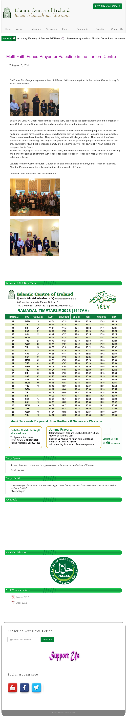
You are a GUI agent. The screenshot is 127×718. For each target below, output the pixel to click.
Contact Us (117, 29)
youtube (12, 687)
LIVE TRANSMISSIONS (107, 6)
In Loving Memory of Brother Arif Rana (33, 38)
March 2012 (22, 597)
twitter (36, 687)
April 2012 (21, 602)
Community (83, 29)
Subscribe (47, 639)
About (19, 29)
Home (8, 29)
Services (51, 29)
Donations (101, 29)
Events (66, 29)
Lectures (34, 29)
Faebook (24, 687)
